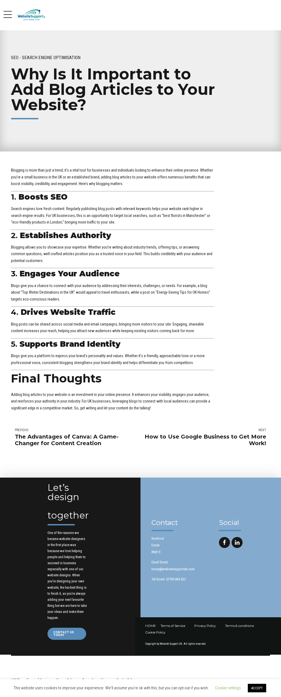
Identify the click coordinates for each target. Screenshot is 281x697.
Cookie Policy (155, 632)
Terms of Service (173, 626)
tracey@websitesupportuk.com (173, 569)
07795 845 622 (176, 579)
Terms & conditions (239, 626)
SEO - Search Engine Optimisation (45, 57)
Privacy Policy (205, 626)
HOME (150, 626)
